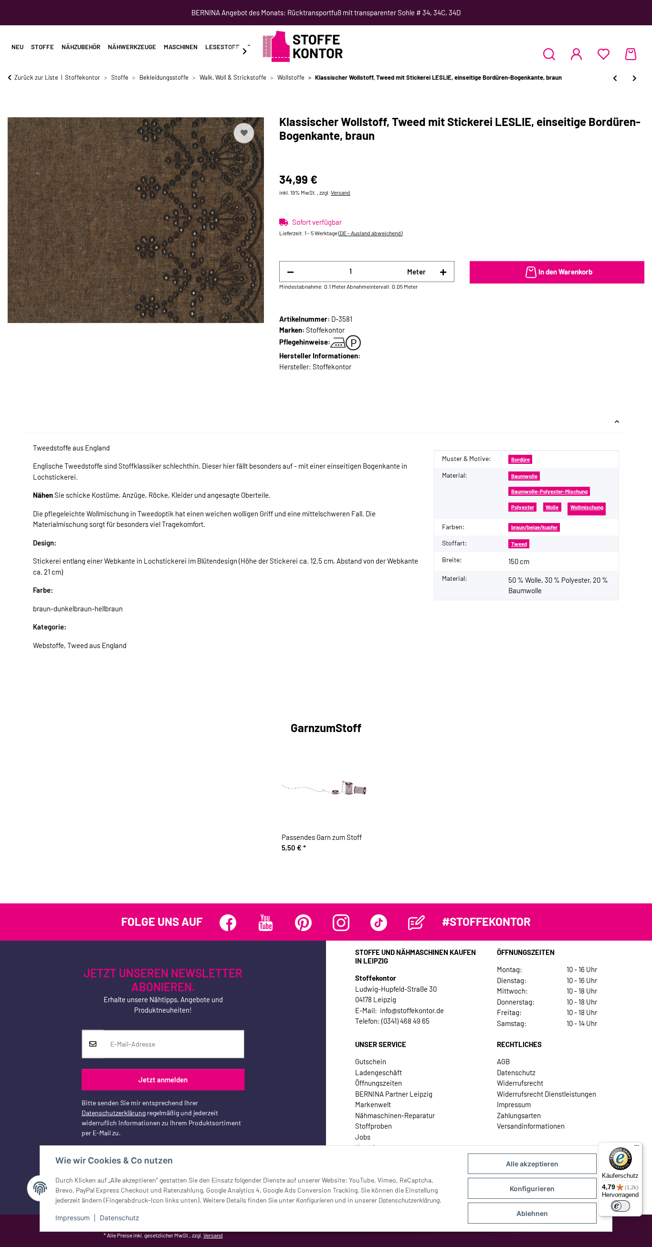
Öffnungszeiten (378, 1083)
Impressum (72, 1218)
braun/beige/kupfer (534, 527)
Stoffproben (373, 1125)
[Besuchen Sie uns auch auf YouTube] (265, 922)
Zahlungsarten (519, 1115)
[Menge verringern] (290, 272)
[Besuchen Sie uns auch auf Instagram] (341, 922)
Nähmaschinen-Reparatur (395, 1115)
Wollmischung (586, 507)
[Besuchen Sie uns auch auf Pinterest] (303, 922)
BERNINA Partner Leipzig (393, 1094)
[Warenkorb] (630, 54)
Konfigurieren (532, 1188)
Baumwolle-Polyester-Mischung (549, 491)
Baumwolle (524, 476)
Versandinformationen (531, 1125)
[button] (549, 54)
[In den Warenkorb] (15, 110)
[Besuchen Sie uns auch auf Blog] (416, 922)
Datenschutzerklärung (114, 1112)
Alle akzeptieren (532, 1164)
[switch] (620, 1206)
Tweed (519, 544)
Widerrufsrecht (520, 1083)
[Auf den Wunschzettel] (243, 133)
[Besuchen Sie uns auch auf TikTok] (379, 922)
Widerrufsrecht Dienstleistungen (546, 1094)
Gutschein (370, 1061)
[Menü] (636, 1147)
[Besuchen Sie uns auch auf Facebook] (228, 922)
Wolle (552, 507)
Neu (17, 47)
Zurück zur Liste (36, 77)
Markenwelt (373, 1104)
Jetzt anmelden (163, 1079)
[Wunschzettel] (603, 54)
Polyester (522, 507)
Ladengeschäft (378, 1072)
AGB (503, 1061)
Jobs (362, 1136)
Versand (340, 192)
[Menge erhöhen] (443, 272)
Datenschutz (119, 1218)
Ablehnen (532, 1213)
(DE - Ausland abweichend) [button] (370, 233)
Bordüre (520, 459)
